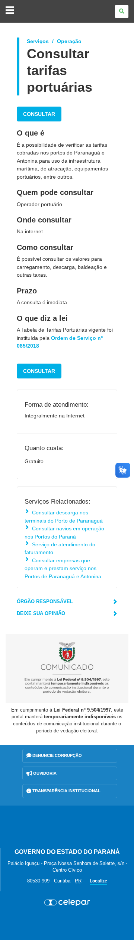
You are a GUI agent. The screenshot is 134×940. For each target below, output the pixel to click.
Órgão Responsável (45, 601)
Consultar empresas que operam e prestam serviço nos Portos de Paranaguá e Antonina (63, 568)
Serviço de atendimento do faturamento (60, 548)
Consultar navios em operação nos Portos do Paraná (64, 532)
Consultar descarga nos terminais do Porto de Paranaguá (64, 516)
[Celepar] (67, 902)
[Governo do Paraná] (67, 827)
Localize (98, 881)
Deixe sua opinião (41, 613)
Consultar (39, 114)
